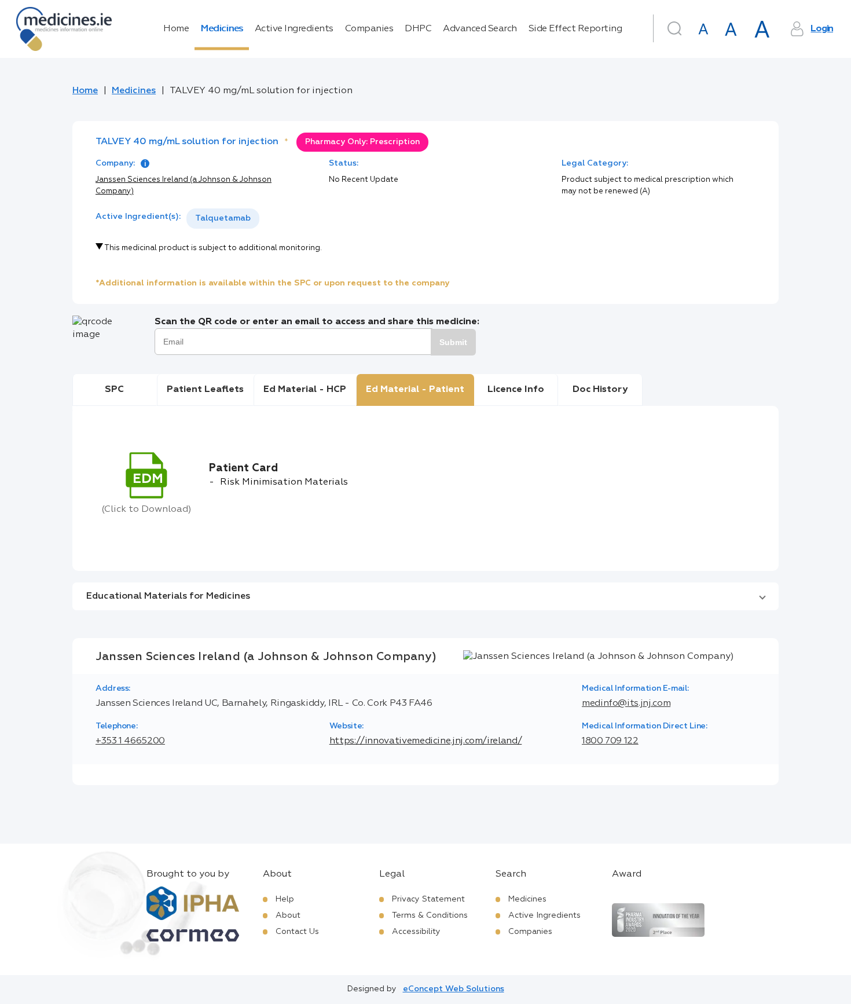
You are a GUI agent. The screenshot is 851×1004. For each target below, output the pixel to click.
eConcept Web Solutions (453, 989)
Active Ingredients (294, 29)
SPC (114, 389)
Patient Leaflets (205, 389)
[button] (425, 596)
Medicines (221, 29)
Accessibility (416, 932)
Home (176, 29)
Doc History (600, 389)
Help (285, 899)
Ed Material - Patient (415, 389)
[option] (222, 218)
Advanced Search (480, 29)
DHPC (418, 29)
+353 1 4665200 (130, 741)
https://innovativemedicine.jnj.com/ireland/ (425, 741)
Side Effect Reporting (575, 29)
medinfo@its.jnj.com (626, 703)
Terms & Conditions (430, 915)
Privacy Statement (428, 899)
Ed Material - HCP (304, 389)
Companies (369, 29)
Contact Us (297, 932)
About (288, 915)
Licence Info (515, 389)
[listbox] (222, 218)
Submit (453, 342)
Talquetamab (223, 218)
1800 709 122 (610, 741)
